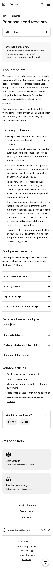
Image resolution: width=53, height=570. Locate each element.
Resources (25, 511)
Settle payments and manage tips (24, 374)
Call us (25, 517)
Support (15, 4)
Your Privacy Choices (26, 546)
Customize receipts (17, 379)
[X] (41, 530)
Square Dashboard (30, 57)
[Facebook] (45, 530)
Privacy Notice (26, 551)
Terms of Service (26, 555)
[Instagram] (49, 530)
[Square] (3, 4)
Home (5, 16)
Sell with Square (25, 505)
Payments (15, 16)
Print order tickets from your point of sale (28, 392)
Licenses (26, 560)
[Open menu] (48, 4)
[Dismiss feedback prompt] (45, 415)
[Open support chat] (45, 562)
